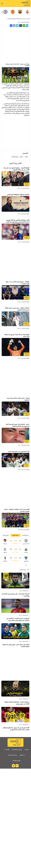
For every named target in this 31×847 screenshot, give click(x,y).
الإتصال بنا (6, 749)
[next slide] (2, 11)
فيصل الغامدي (15, 156)
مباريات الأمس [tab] (25, 535)
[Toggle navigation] (2, 3)
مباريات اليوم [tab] (15, 535)
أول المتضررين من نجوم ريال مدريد (18, 451)
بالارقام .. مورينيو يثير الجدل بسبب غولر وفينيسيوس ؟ (17, 282)
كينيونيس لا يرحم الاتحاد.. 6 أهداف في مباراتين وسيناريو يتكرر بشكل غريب (17, 619)
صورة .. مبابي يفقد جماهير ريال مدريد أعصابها (18, 399)
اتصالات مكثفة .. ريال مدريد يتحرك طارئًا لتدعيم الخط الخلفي (17, 309)
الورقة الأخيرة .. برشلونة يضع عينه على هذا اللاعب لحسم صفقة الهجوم (16, 169)
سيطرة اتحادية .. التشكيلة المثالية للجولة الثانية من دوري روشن (16, 703)
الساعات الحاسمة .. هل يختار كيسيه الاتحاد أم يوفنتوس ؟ (15, 595)
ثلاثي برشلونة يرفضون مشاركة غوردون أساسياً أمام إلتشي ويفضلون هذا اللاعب (17, 221)
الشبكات (9, 18)
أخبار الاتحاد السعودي (16, 18)
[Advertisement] (15, 45)
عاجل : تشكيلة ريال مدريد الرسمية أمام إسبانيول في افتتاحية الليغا (17, 425)
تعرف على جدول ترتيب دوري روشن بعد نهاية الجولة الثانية (15, 645)
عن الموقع (22, 755)
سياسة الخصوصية (12, 755)
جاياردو (21, 156)
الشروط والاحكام (16, 760)
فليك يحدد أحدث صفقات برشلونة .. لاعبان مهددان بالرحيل (16, 510)
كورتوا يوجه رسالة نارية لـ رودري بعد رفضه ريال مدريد (16, 335)
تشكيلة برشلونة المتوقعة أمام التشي (18, 194)
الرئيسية (28, 18)
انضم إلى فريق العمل (17, 749)
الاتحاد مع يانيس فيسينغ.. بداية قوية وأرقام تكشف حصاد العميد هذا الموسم (16, 728)
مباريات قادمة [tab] (6, 535)
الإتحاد (26, 156)
